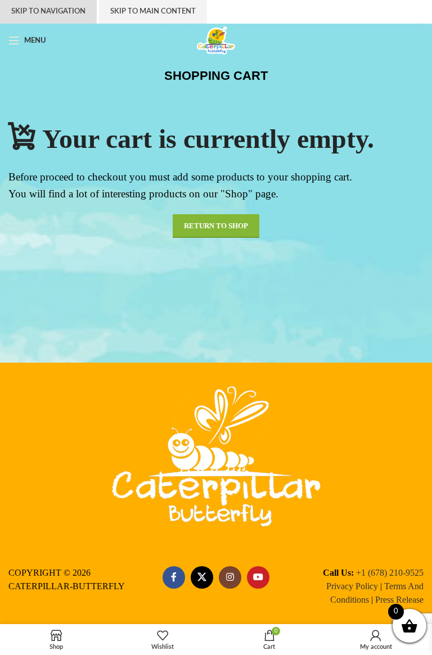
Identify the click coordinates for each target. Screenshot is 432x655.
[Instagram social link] (230, 577)
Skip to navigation (48, 11)
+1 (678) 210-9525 (390, 572)
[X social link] (202, 577)
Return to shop (216, 226)
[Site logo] (216, 40)
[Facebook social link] (174, 577)
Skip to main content (153, 11)
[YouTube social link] (258, 577)
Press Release (399, 599)
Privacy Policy (352, 586)
